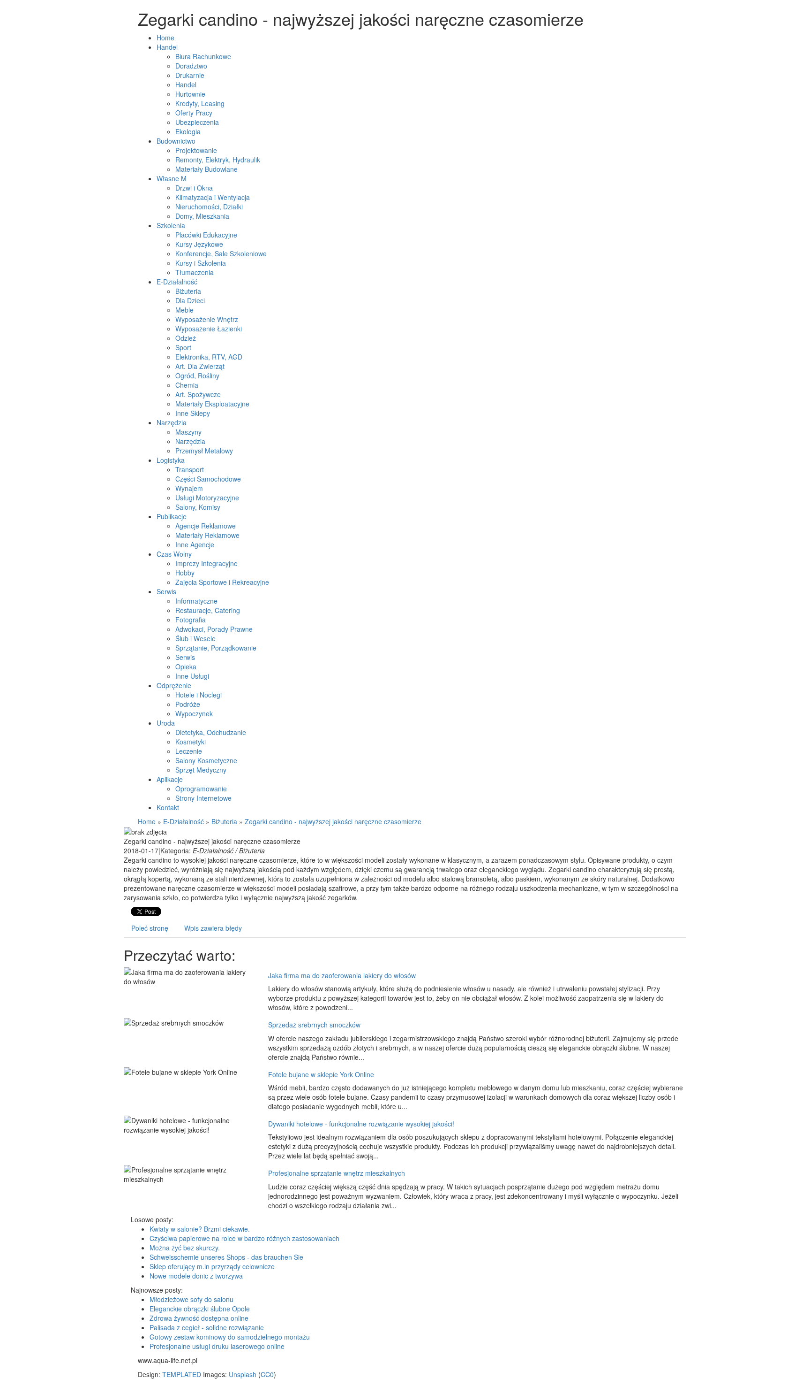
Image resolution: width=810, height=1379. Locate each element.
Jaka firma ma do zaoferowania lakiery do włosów (342, 975)
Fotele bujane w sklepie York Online (321, 1074)
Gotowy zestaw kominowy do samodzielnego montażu (230, 1336)
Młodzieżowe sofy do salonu (191, 1299)
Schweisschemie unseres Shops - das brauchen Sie (226, 1257)
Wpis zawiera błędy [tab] (213, 928)
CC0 (267, 1374)
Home (147, 821)
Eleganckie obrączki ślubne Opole (200, 1308)
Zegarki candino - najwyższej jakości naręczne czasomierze (333, 821)
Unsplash (242, 1374)
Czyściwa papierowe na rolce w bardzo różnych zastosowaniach (244, 1238)
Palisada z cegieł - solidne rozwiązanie (207, 1327)
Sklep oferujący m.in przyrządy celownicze (212, 1266)
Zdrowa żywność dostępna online (199, 1318)
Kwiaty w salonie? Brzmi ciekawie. (200, 1228)
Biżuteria (224, 821)
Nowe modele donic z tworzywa (196, 1275)
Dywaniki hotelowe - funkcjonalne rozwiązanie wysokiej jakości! (361, 1123)
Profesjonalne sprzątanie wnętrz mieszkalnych (336, 1173)
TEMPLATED (181, 1374)
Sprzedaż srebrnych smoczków (314, 1024)
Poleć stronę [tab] (149, 928)
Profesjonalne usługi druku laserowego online (217, 1346)
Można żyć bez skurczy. (185, 1247)
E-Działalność (183, 821)
